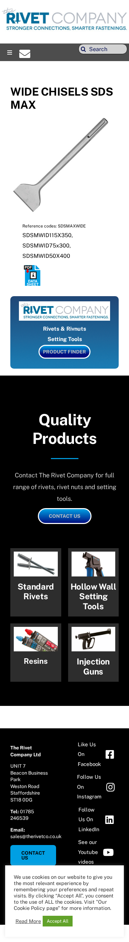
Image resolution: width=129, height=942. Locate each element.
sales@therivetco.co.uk (36, 836)
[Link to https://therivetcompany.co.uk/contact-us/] (24, 53)
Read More (28, 921)
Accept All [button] (57, 921)
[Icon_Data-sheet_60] (32, 267)
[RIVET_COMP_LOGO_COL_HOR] (64, 8)
